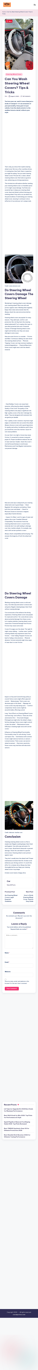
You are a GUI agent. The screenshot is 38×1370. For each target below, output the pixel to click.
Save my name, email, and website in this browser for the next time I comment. (17, 982)
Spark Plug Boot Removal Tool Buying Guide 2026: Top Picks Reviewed (17, 1123)
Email (7, 962)
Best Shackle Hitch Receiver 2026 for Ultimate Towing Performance (17, 1136)
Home (4, 12)
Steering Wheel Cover (14, 74)
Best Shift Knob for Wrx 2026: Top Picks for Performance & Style (18, 1116)
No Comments (26, 96)
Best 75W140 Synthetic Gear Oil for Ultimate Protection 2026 (16, 1129)
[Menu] (35, 4)
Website (8, 971)
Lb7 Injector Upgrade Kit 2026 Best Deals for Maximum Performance (18, 1110)
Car (8, 881)
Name (7, 953)
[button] (11, 885)
